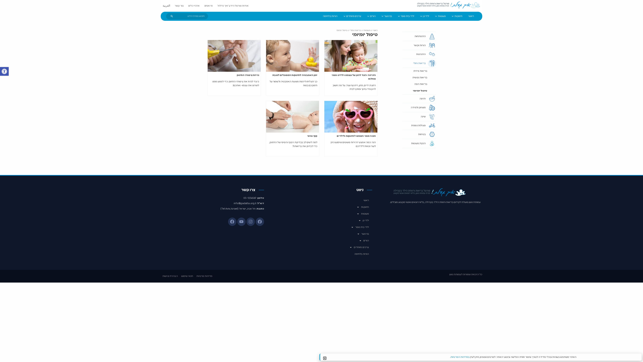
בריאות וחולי (355, 30)
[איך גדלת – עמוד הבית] (448, 5)
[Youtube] (241, 222)
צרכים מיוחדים (361, 247)
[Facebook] (260, 222)
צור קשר (179, 6)
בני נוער (365, 234)
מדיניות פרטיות (204, 276)
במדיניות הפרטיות (460, 357)
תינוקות (365, 207)
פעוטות (367, 30)
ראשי (375, 30)
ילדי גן (366, 220)
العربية (166, 6)
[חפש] (171, 16)
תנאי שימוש (187, 276)
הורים (366, 240)
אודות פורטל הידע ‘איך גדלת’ (232, 6)
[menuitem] (471, 16)
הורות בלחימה (361, 254)
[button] (4, 71)
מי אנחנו (208, 6)
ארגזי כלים (194, 6)
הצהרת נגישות (170, 276)
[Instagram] (250, 222)
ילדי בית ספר (362, 227)
